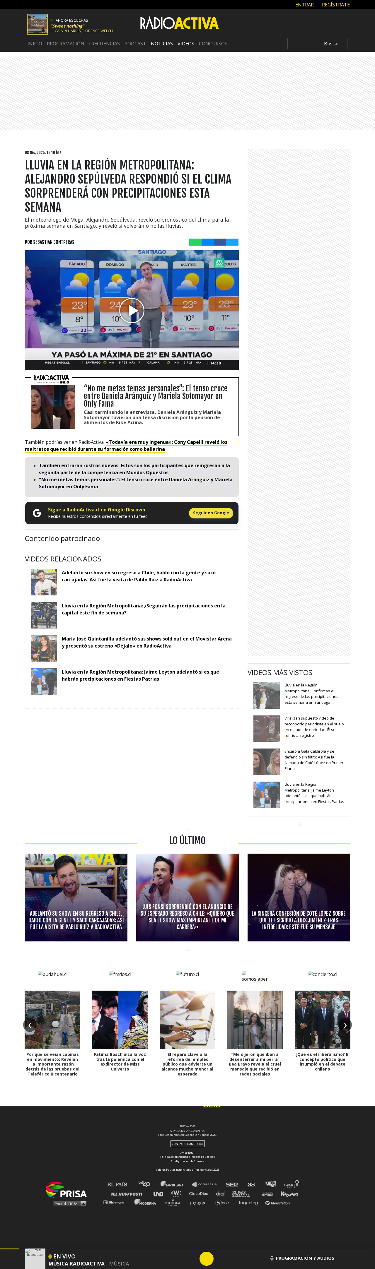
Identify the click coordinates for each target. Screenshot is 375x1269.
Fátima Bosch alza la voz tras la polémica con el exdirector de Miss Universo (120, 1061)
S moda (224, 1202)
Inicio (35, 43)
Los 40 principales (149, 1184)
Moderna (145, 1202)
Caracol (292, 1184)
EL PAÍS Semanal (243, 1193)
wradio (177, 1193)
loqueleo (250, 1202)
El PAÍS (120, 1184)
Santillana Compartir (207, 1184)
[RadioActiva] (179, 23)
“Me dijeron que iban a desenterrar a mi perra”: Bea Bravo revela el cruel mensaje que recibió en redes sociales (255, 1064)
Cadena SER (232, 1184)
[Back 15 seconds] (192, 1259)
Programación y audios (305, 1258)
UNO (160, 1193)
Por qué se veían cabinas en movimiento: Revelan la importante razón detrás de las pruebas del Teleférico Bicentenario (52, 1064)
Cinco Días (200, 1193)
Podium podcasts (174, 1202)
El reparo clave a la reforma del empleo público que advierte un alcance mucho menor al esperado (187, 1064)
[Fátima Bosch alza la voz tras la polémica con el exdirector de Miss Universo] (120, 1020)
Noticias (162, 43)
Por (49, 242)
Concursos (213, 43)
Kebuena (287, 1193)
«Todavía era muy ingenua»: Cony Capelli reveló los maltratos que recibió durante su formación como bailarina (126, 445)
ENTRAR (304, 4)
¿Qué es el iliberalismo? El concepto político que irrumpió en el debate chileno (322, 1061)
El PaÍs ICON (200, 1202)
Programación (65, 43)
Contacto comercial (187, 1144)
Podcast (135, 43)
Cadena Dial (222, 1193)
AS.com (251, 1184)
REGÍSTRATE (335, 4)
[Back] (178, 1259)
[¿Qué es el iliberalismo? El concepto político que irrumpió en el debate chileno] (322, 1020)
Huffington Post (128, 1193)
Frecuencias (104, 43)
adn (270, 1184)
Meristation (278, 1202)
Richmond (117, 1202)
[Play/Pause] (207, 1259)
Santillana (176, 1184)
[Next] (235, 1259)
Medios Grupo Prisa (68, 1203)
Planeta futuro (265, 1193)
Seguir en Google (211, 513)
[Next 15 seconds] (221, 1259)
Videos (186, 43)
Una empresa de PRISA (68, 1189)
